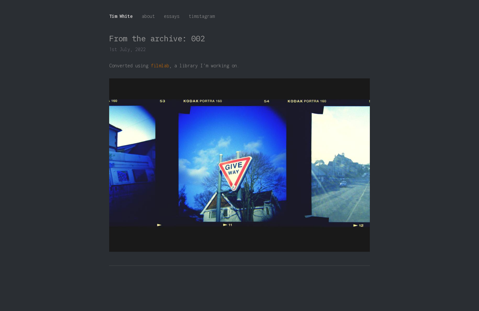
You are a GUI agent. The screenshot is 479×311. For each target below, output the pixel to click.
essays (172, 16)
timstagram (202, 16)
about (148, 16)
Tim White (121, 16)
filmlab (160, 65)
